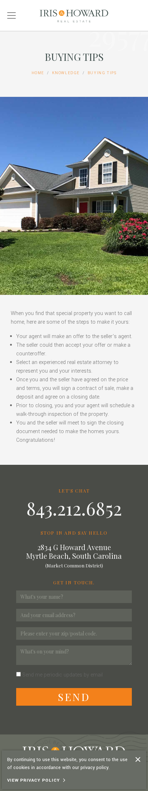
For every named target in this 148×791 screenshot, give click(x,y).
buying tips (102, 73)
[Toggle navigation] (11, 15)
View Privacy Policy (33, 780)
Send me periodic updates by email (62, 675)
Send (74, 697)
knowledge (66, 73)
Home (38, 73)
